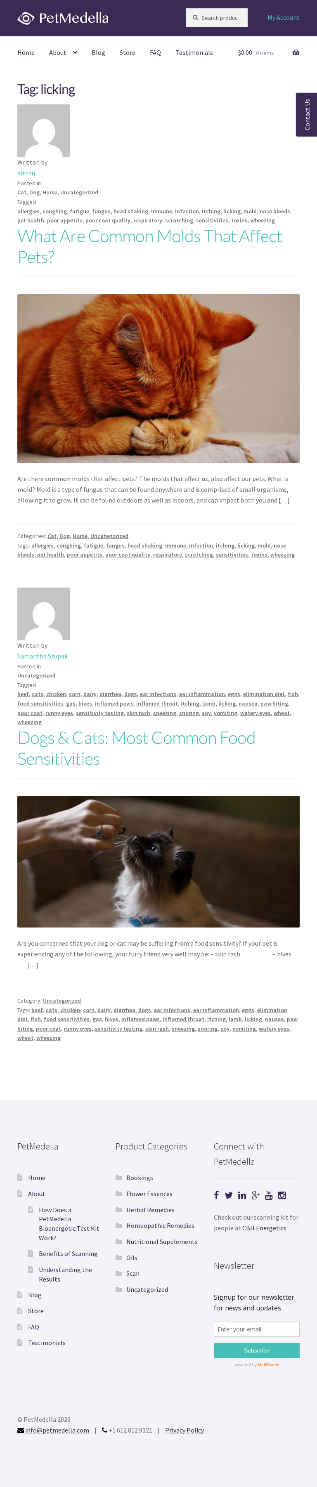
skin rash (138, 713)
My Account (283, 17)
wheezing (263, 220)
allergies (28, 211)
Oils (131, 1257)
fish (293, 694)
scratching (179, 220)
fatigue (79, 211)
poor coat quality (107, 220)
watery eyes (255, 713)
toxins (239, 220)
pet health (30, 220)
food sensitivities (40, 703)
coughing (55, 211)
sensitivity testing (100, 713)
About (57, 52)
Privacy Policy (184, 1430)
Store (127, 52)
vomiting (225, 713)
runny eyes (59, 713)
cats (37, 694)
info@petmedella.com (57, 1430)
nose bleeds (275, 211)
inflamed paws (114, 703)
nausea (248, 703)
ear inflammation (202, 694)
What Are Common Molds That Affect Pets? (149, 246)
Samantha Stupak (42, 656)
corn (74, 694)
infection (187, 211)
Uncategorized (79, 192)
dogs (130, 694)
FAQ (155, 52)
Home (26, 52)
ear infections (158, 694)
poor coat (30, 713)
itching (211, 211)
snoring (189, 713)
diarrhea (110, 694)
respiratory (147, 220)
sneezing (164, 713)
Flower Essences (149, 1194)
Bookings (139, 1177)
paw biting (274, 703)
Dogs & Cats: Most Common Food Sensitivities (136, 748)
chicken (56, 694)
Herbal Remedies (150, 1210)
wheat (282, 713)
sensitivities (212, 220)
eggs (234, 694)
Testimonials (194, 52)
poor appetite (65, 220)
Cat (21, 192)
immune (161, 211)
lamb (208, 703)
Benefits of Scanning (68, 1253)
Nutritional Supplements (162, 1241)
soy (206, 713)
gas (71, 703)
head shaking (131, 211)
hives (85, 703)
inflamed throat (157, 703)
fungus (101, 211)
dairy (90, 694)
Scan (133, 1273)
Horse (50, 192)
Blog (98, 52)
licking (232, 211)
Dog (34, 192)
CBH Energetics (264, 1228)
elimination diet (264, 694)
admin (26, 173)
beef (23, 694)
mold (250, 211)
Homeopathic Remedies (160, 1225)
